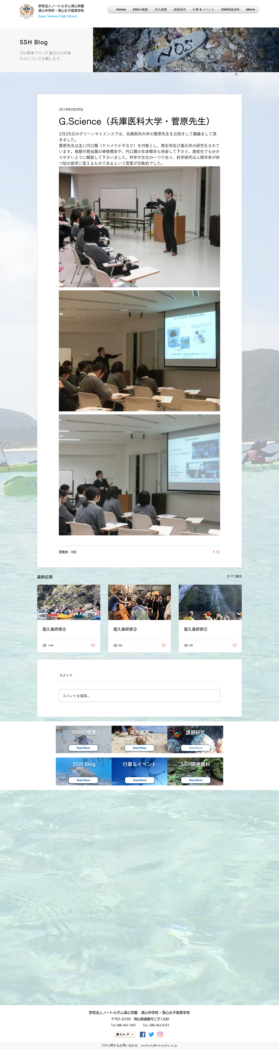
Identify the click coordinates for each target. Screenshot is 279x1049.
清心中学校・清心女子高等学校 (61, 10)
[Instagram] (160, 1034)
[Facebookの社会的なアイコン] (142, 1034)
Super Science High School (57, 16)
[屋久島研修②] (210, 602)
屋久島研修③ (125, 629)
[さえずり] (151, 1034)
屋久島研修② (196, 629)
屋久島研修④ (54, 629)
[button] (236, 74)
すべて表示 (234, 576)
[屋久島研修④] (68, 602)
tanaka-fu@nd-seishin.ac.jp (159, 1045)
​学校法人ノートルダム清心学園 (61, 6)
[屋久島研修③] (139, 602)
